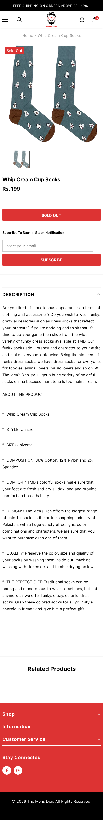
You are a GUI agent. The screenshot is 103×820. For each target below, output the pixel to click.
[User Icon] (82, 19)
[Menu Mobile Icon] (5, 20)
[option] (51, 94)
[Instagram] (18, 770)
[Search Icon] (19, 19)
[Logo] (51, 19)
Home (27, 35)
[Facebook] (6, 770)
